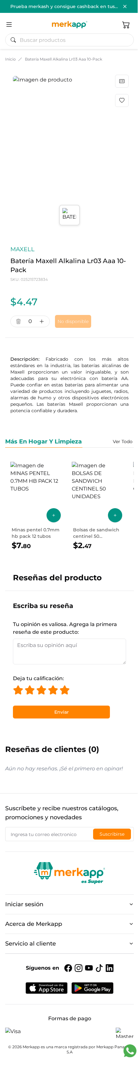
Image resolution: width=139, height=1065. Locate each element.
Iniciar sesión (24, 904)
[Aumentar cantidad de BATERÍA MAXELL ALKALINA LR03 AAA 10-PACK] (41, 321)
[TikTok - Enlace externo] (99, 968)
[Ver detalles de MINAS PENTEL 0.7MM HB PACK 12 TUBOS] (35, 506)
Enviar (61, 712)
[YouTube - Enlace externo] (89, 968)
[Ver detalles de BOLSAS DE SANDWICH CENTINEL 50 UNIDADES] (97, 506)
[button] (126, 24)
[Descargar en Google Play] (92, 988)
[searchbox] (72, 40)
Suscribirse (112, 834)
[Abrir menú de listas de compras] (122, 81)
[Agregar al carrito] (54, 515)
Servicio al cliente (30, 943)
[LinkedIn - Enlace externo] (109, 968)
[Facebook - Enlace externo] (68, 968)
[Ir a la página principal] (69, 24)
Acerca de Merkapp (33, 923)
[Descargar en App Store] (47, 988)
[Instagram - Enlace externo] (78, 968)
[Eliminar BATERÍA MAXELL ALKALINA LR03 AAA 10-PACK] (18, 321)
